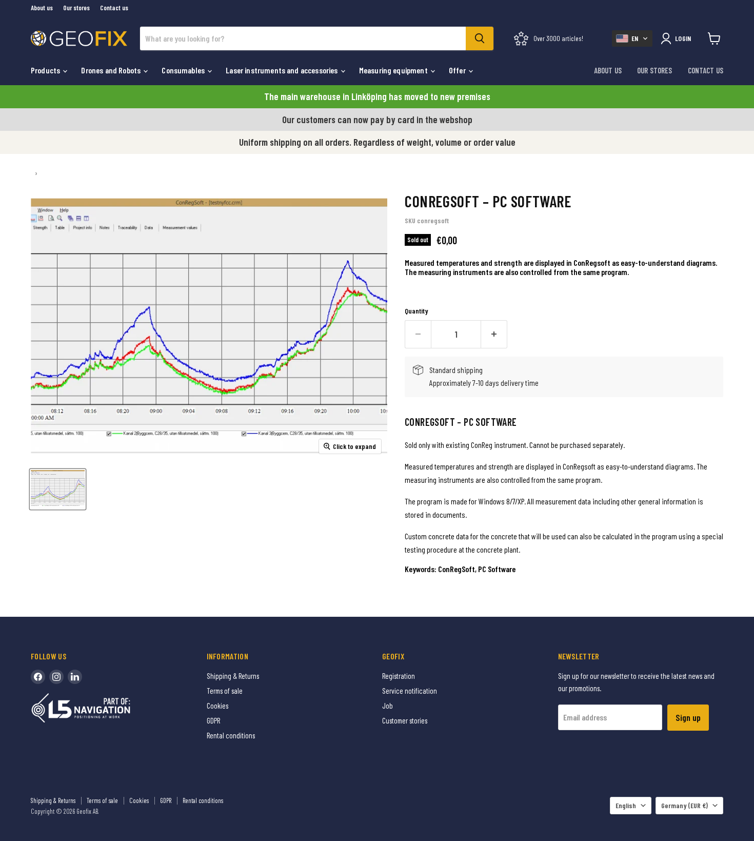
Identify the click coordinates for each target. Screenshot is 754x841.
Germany (684, 805)
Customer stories (404, 720)
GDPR (213, 720)
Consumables (184, 70)
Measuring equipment (394, 70)
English (626, 805)
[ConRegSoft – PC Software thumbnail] (58, 489)
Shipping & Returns (233, 675)
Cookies (217, 705)
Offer (458, 70)
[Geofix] (102, 724)
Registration (398, 675)
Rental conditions (231, 735)
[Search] (479, 38)
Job (387, 705)
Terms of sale (225, 690)
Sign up (688, 717)
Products (46, 70)
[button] (632, 38)
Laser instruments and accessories (282, 70)
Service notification (409, 690)
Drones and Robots (111, 70)
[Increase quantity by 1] (494, 334)
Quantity (416, 311)
